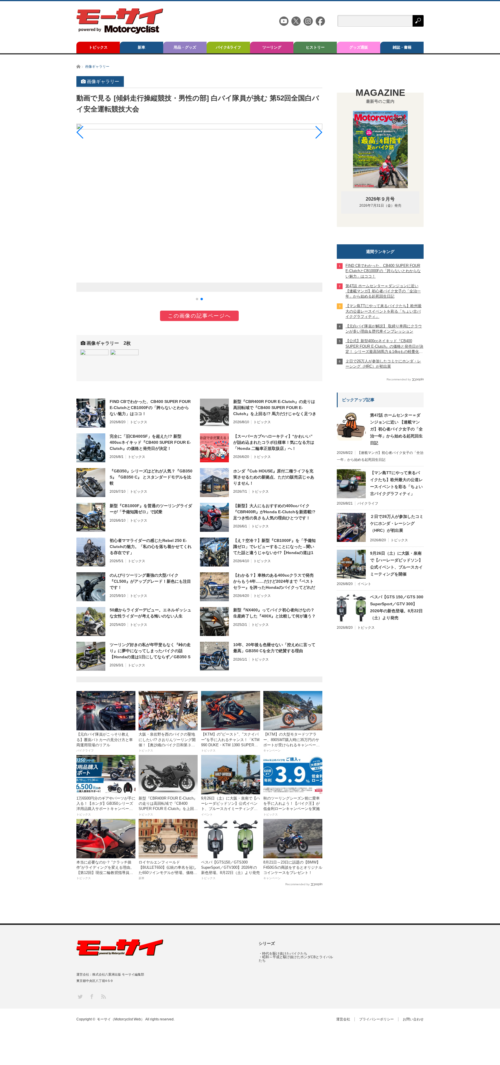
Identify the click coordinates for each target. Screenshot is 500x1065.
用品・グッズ (185, 47)
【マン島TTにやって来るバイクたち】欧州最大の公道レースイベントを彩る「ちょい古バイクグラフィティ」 (396, 483)
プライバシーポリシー (376, 1019)
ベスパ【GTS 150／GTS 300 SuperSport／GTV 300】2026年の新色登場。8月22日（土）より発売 (396, 607)
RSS (103, 996)
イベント (364, 584)
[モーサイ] (119, 32)
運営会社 (343, 1019)
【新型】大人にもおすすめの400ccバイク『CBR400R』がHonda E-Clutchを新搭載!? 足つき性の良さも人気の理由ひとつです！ (274, 511)
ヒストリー (315, 47)
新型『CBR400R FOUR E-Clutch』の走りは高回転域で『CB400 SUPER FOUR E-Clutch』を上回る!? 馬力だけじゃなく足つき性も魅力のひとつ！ (274, 408)
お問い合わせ (413, 1019)
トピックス (98, 47)
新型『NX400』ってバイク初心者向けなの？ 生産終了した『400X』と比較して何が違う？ (274, 613)
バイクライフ (367, 503)
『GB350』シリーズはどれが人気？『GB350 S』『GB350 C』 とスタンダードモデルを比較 (151, 477)
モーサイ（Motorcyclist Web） (120, 1019)
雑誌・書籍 (402, 47)
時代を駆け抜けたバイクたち (284, 954)
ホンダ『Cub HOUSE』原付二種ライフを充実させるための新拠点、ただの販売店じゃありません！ (273, 477)
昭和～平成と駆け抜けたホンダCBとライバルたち (296, 959)
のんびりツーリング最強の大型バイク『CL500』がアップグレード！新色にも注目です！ (150, 581)
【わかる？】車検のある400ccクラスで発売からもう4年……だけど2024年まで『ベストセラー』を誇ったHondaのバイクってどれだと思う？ (274, 581)
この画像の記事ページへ (199, 316)
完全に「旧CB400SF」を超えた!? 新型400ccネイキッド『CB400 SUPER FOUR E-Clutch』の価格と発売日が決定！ (150, 442)
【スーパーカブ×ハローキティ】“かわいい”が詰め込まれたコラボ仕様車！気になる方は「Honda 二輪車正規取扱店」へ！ (273, 442)
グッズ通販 (358, 47)
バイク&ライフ (228, 47)
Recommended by (297, 884)
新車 (141, 47)
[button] (197, 299)
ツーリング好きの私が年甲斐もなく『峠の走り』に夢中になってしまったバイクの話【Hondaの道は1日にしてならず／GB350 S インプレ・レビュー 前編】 (150, 651)
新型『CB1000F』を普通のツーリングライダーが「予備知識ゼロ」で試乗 (151, 508)
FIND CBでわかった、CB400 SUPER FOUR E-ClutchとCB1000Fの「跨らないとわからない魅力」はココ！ (150, 407)
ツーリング (271, 47)
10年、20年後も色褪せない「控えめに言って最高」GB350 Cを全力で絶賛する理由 (274, 647)
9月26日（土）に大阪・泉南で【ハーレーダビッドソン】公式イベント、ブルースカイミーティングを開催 (396, 563)
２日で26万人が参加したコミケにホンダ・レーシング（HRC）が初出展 (396, 523)
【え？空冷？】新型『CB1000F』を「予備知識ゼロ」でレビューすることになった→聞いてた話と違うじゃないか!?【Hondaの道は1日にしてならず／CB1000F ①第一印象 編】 (274, 547)
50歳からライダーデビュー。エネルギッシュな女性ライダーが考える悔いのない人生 (150, 613)
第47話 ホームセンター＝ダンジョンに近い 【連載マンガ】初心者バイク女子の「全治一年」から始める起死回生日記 (396, 429)
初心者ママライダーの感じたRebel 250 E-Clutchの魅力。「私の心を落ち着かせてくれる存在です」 (151, 546)
